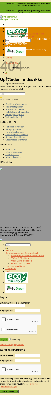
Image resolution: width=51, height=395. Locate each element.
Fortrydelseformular (14, 131)
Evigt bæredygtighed (15, 266)
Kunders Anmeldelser (15, 137)
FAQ (7, 46)
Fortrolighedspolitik (14, 114)
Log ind (4, 339)
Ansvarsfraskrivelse (14, 109)
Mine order (10, 149)
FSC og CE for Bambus (21, 258)
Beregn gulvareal (13, 129)
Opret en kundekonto (9, 391)
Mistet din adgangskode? (12, 344)
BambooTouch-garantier (22, 36)
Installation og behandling (17, 111)
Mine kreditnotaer (14, 151)
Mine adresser (12, 154)
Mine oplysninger (13, 157)
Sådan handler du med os (16, 134)
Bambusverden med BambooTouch (27, 33)
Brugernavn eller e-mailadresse (15, 302)
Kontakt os (10, 54)
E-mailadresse (7, 355)
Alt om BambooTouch (15, 31)
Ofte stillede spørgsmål (16, 139)
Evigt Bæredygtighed (15, 41)
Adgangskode (7, 310)
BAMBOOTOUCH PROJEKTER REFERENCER (27, 39)
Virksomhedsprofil (14, 117)
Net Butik (10, 28)
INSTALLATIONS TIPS (16, 44)
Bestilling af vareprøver (16, 104)
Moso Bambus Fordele (21, 260)
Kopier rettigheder (14, 106)
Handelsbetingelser (14, 126)
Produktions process (20, 263)
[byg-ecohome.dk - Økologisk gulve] (9, 18)
